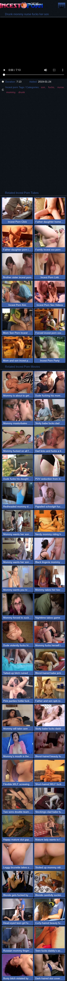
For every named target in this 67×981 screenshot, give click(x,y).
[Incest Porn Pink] (21, 5)
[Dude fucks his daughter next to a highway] (17, 465)
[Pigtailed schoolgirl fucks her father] (49, 493)
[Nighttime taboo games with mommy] (49, 604)
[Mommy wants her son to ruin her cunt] (17, 549)
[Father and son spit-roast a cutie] (49, 687)
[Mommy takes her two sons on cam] (49, 576)
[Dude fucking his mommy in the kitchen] (49, 382)
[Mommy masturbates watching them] (17, 410)
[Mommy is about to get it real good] (17, 382)
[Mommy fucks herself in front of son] (49, 632)
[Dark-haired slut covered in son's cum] (49, 965)
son (43, 87)
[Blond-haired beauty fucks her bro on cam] (49, 743)
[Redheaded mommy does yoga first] (17, 493)
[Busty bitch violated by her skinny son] (17, 965)
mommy (10, 92)
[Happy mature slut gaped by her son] (17, 826)
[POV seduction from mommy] (49, 465)
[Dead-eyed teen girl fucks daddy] (17, 909)
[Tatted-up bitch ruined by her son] (17, 660)
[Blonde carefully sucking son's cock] (49, 882)
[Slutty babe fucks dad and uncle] (49, 410)
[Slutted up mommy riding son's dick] (49, 854)
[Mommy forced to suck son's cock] (17, 604)
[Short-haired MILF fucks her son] (49, 771)
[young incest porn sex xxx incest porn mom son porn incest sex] (61, 5)
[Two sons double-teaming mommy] (17, 798)
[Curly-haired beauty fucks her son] (49, 909)
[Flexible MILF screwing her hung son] (17, 771)
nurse (60, 87)
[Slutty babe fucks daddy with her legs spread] (49, 715)
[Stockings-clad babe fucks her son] (49, 798)
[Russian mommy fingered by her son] (17, 937)
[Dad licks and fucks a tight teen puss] (49, 438)
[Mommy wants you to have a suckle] (17, 576)
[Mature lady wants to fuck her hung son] (49, 826)
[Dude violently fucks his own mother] (17, 632)
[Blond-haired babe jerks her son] (49, 660)
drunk (21, 92)
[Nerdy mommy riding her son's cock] (49, 521)
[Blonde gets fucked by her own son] (17, 882)
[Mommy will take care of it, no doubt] (17, 715)
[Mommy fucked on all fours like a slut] (17, 438)
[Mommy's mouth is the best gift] (17, 743)
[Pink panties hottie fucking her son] (17, 687)
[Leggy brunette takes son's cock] (17, 854)
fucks (51, 87)
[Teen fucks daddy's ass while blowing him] (49, 937)
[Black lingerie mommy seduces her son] (49, 549)
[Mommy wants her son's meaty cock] (17, 521)
